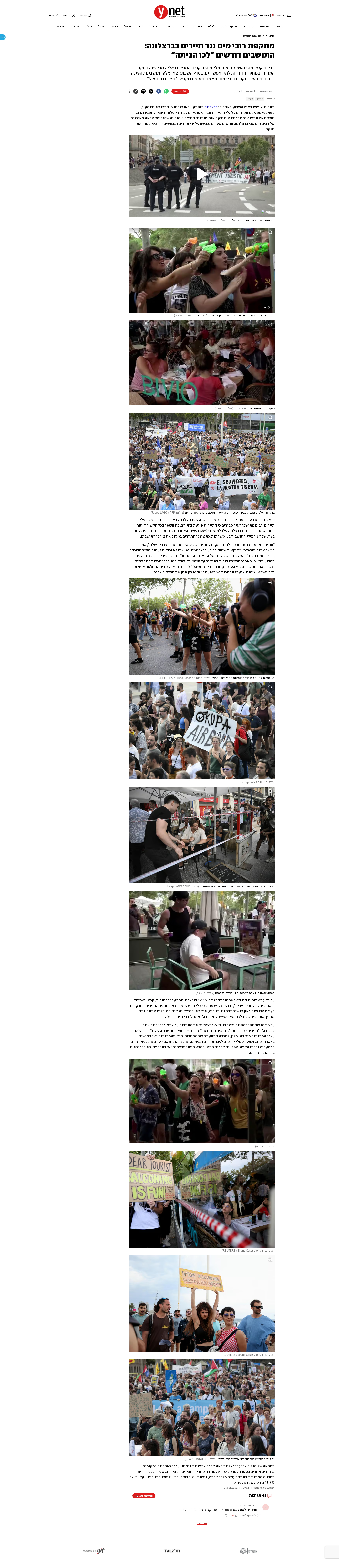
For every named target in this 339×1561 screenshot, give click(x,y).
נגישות (66, 15)
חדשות (270, 36)
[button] (236, 15)
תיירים (259, 99)
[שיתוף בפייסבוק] (158, 91)
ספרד (250, 99)
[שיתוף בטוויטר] (151, 91)
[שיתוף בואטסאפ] (166, 91)
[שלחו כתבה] (143, 91)
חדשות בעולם (252, 36)
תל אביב (243, 15)
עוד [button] (62, 26)
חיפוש (83, 15)
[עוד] (129, 91)
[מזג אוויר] (254, 17)
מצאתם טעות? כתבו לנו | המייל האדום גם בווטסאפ (249, 1488)
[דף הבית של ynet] (169, 19)
